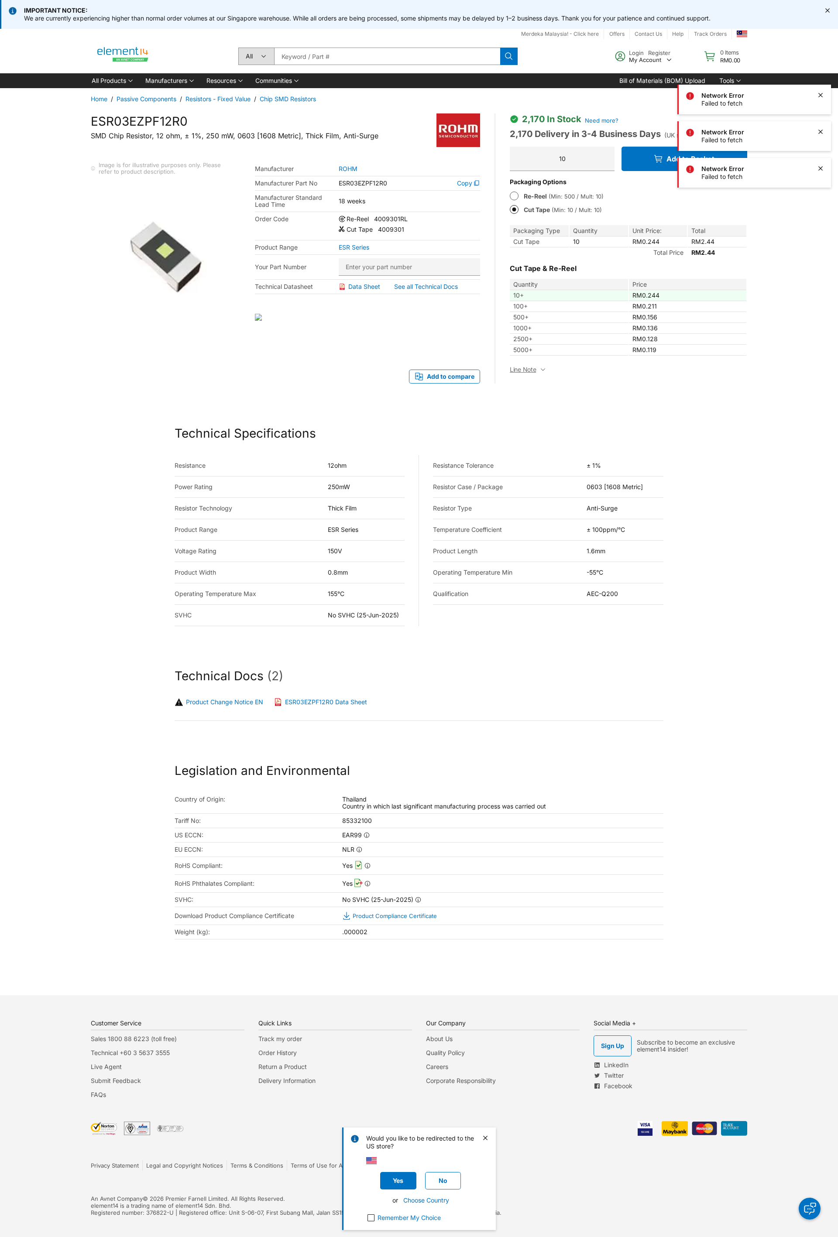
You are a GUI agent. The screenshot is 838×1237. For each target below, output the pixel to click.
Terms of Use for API (319, 1165)
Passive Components (146, 99)
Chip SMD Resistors (288, 99)
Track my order (280, 1038)
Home (99, 99)
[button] (111, 80)
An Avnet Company (117, 1198)
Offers (617, 34)
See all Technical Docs (426, 286)
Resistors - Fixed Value (218, 99)
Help (677, 34)
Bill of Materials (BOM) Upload (662, 80)
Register (659, 52)
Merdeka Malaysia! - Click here (560, 34)
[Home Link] (123, 56)
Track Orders (710, 34)
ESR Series (354, 247)
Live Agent (106, 1066)
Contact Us (648, 34)
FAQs (98, 1094)
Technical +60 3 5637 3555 (130, 1052)
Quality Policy (445, 1052)
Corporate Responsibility (461, 1080)
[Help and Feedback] (810, 1209)
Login (636, 52)
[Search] (509, 56)
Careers (437, 1066)
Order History (277, 1052)
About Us (439, 1038)
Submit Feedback (116, 1080)
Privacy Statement (115, 1165)
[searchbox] (387, 56)
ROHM (348, 168)
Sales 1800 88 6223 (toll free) (134, 1038)
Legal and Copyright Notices (184, 1165)
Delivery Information (287, 1080)
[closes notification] (827, 10)
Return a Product (282, 1066)
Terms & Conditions (256, 1165)
